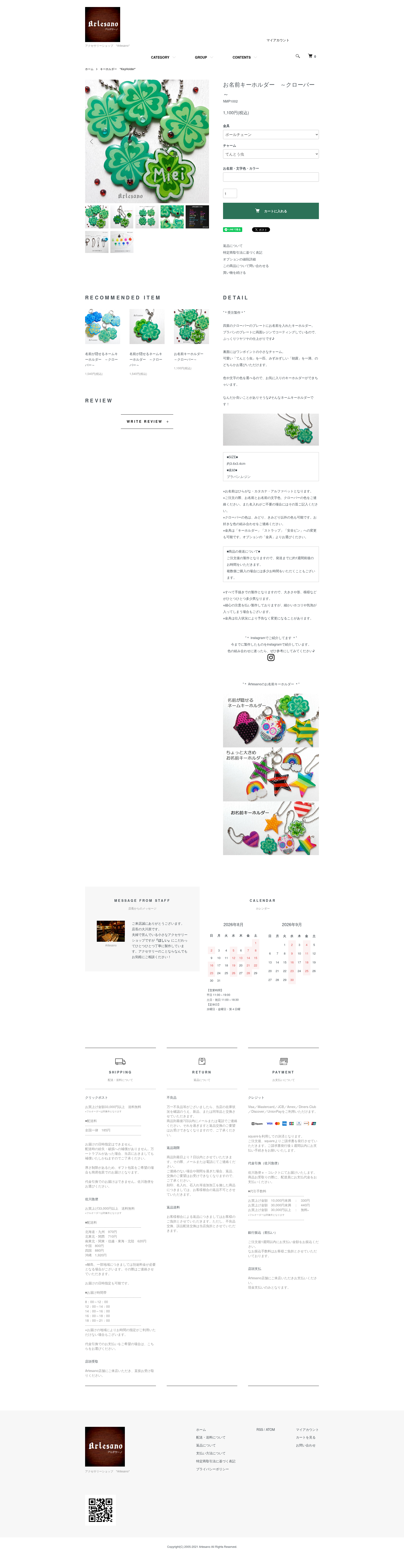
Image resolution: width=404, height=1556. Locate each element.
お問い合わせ (306, 1445)
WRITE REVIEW (144, 421)
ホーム (89, 69)
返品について (233, 245)
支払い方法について (211, 1453)
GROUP (201, 57)
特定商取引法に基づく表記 (242, 252)
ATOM (270, 1429)
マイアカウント (278, 40)
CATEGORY (160, 57)
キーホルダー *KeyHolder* (118, 69)
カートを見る (306, 1437)
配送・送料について (211, 1437)
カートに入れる (275, 211)
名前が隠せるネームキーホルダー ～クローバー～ (101, 359)
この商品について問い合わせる (246, 265)
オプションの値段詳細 (239, 259)
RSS (259, 1429)
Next (202, 141)
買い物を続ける (234, 272)
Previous (92, 141)
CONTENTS (242, 57)
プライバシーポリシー (212, 1469)
